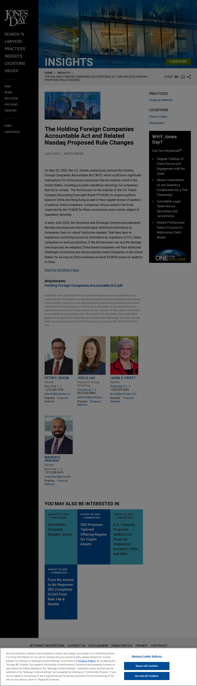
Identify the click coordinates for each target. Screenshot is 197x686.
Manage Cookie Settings (147, 656)
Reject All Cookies (147, 665)
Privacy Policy (87, 660)
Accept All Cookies (146, 675)
